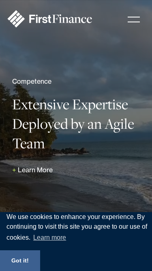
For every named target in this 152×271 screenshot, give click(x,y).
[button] (134, 19)
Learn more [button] (49, 237)
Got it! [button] (20, 260)
